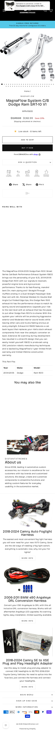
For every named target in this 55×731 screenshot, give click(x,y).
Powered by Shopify (27, 729)
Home (27, 91)
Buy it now (27, 148)
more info (27, 687)
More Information (27, 707)
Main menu (26, 695)
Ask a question (27, 162)
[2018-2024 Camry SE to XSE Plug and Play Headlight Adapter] (27, 642)
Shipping (17, 121)
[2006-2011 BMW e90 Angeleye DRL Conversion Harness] (27, 579)
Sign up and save (26, 701)
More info (27, 558)
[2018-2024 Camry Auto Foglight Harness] (27, 513)
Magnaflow (27, 96)
